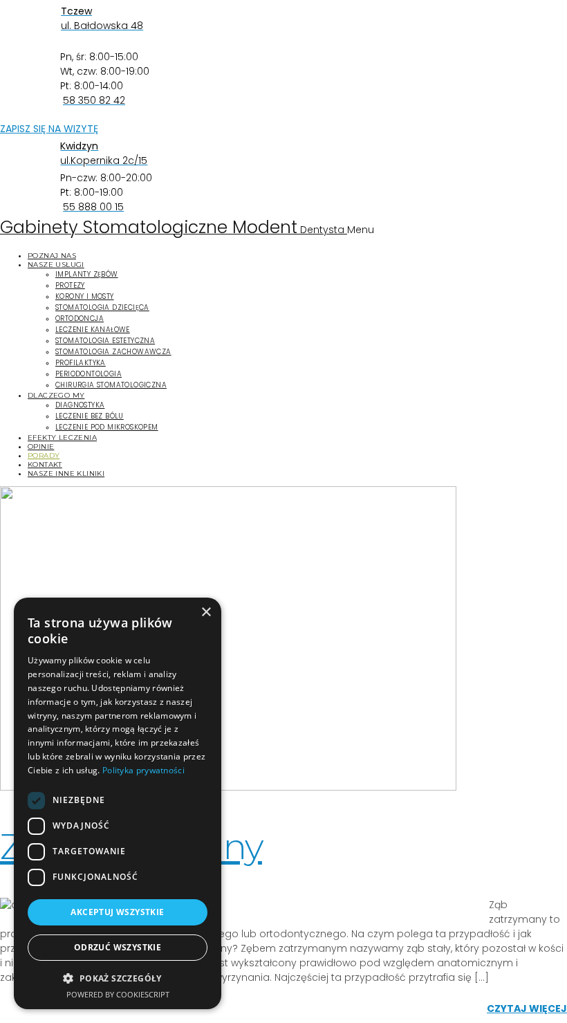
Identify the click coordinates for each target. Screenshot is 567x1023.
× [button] (206, 612)
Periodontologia (88, 374)
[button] (117, 978)
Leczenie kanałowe (92, 329)
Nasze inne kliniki (66, 473)
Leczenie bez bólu (89, 416)
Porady (43, 455)
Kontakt (45, 464)
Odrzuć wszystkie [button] (117, 947)
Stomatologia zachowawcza (113, 352)
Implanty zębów (86, 274)
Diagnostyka (79, 405)
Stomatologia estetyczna (105, 340)
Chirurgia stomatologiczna (111, 385)
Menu (360, 230)
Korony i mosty (84, 296)
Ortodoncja (79, 318)
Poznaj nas (52, 255)
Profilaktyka (80, 363)
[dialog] (117, 803)
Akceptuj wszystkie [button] (117, 912)
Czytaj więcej (527, 1008)
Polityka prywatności (143, 770)
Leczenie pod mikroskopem (106, 427)
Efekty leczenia (62, 437)
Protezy (70, 285)
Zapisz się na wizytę (49, 129)
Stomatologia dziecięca (102, 307)
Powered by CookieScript (117, 994)
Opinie (41, 446)
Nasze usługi (56, 264)
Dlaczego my (56, 395)
